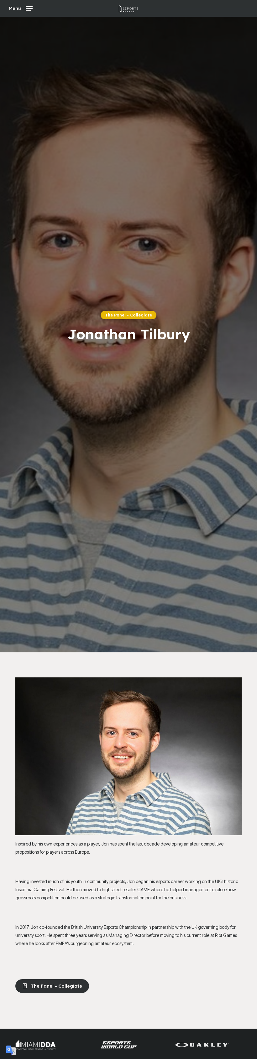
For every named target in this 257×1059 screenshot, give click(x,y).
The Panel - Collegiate (128, 314)
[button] (21, 8)
